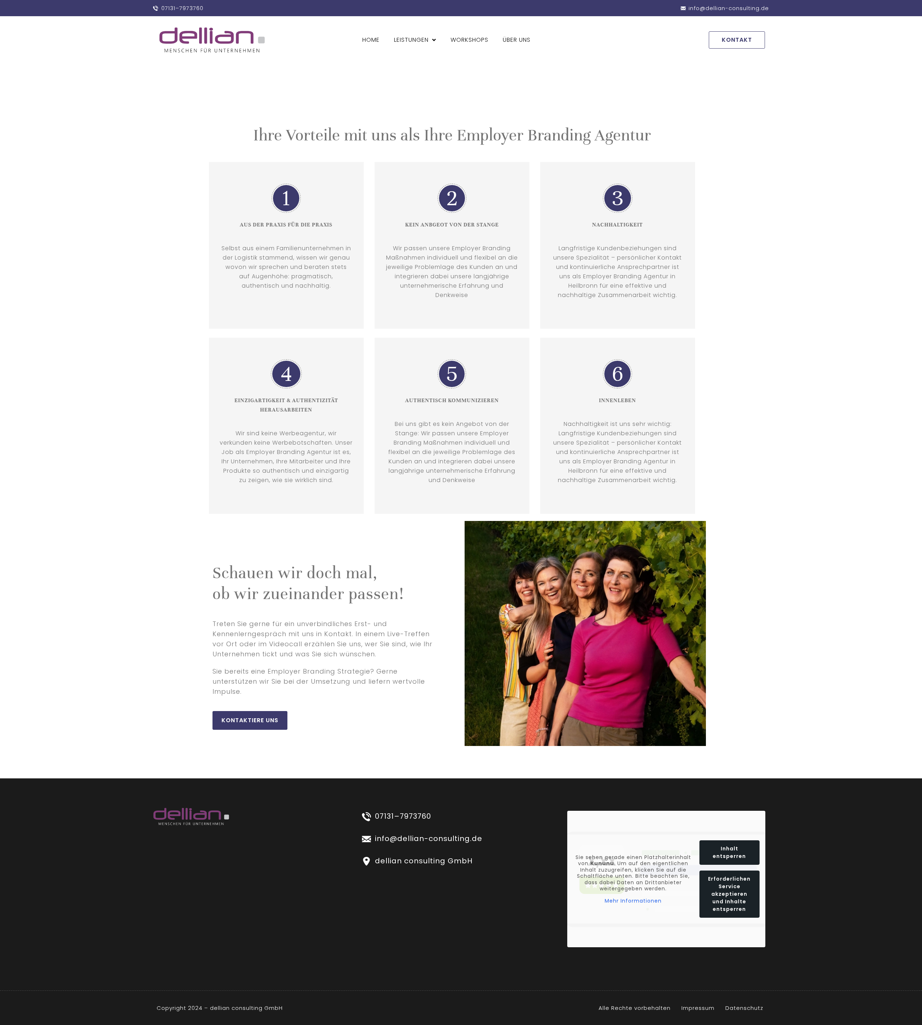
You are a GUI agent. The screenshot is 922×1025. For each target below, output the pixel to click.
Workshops (469, 40)
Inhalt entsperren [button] (729, 852)
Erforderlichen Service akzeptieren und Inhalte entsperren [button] (729, 894)
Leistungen (411, 40)
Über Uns (517, 40)
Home (371, 40)
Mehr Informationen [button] (633, 901)
